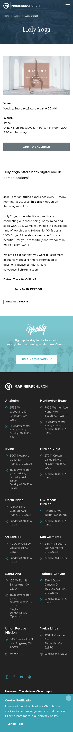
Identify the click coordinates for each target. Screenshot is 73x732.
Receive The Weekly (36, 359)
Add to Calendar (36, 147)
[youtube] (21, 677)
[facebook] (14, 677)
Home (6, 16)
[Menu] (68, 5)
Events (17, 16)
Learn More (16, 724)
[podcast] (29, 677)
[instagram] (6, 677)
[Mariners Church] (21, 5)
